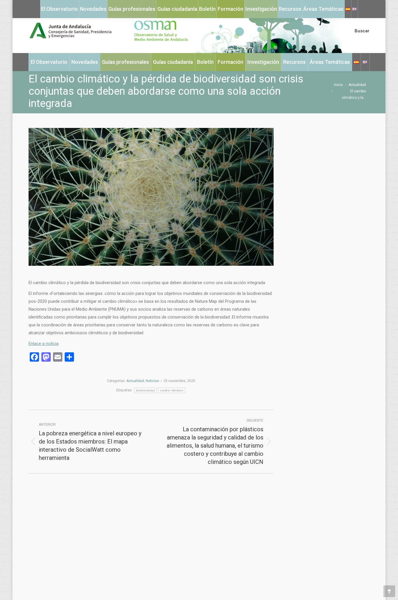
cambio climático (171, 390)
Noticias (152, 381)
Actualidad (135, 381)
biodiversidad (145, 390)
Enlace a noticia (44, 343)
